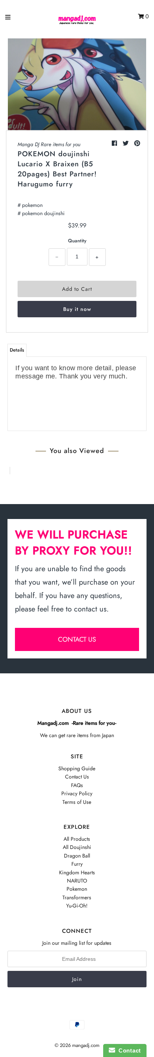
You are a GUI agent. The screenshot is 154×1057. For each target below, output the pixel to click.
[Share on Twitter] (126, 143)
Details (17, 349)
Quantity (77, 240)
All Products (77, 839)
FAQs (77, 785)
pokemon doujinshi (43, 213)
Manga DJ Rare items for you (49, 144)
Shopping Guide (76, 768)
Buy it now (77, 309)
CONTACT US (77, 639)
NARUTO (77, 880)
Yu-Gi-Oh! (76, 905)
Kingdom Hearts (77, 872)
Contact (128, 1050)
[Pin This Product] (137, 143)
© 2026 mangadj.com (77, 1045)
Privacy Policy (76, 793)
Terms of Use (76, 802)
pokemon (32, 205)
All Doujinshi (77, 847)
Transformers (76, 897)
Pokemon (77, 889)
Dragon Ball (77, 855)
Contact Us (77, 776)
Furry (77, 864)
